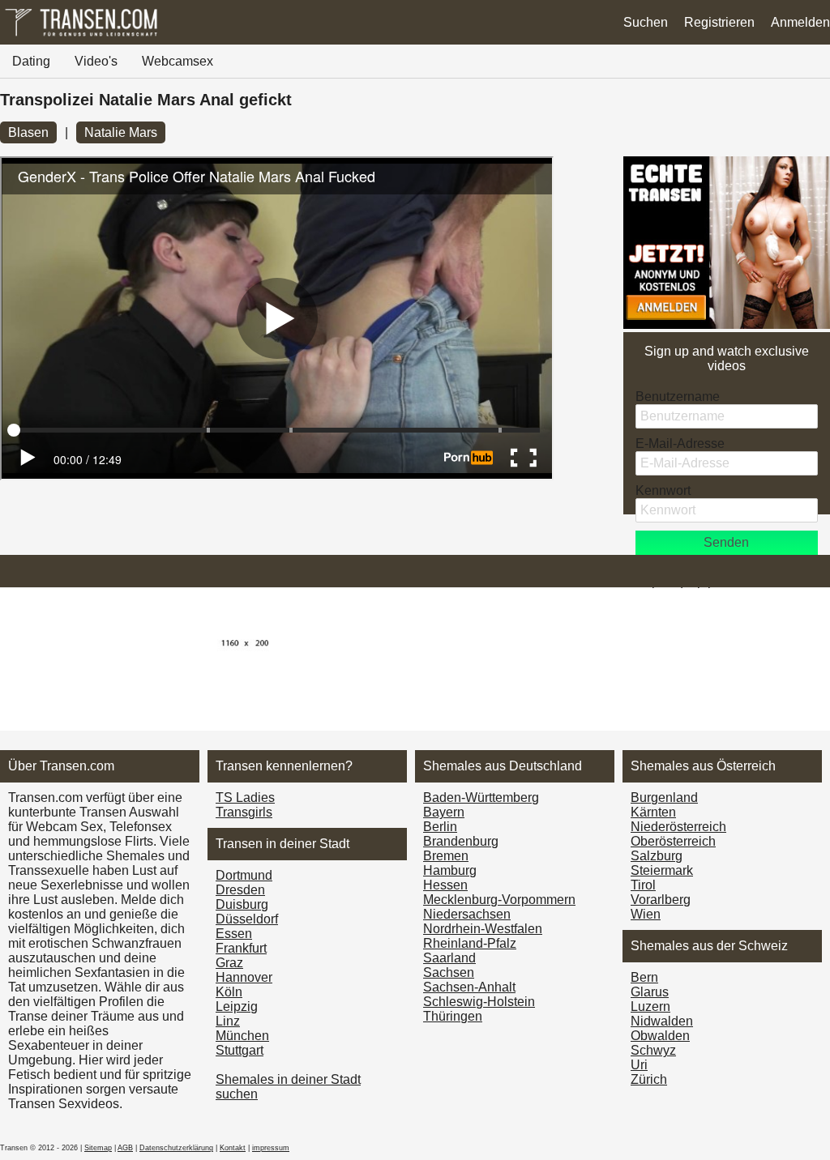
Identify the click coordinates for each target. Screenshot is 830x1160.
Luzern (650, 1006)
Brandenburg (460, 841)
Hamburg (450, 870)
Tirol (643, 885)
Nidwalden (662, 1021)
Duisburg (242, 904)
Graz (229, 963)
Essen (234, 933)
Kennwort (663, 490)
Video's (96, 61)
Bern (644, 977)
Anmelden (800, 22)
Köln (229, 992)
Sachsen (448, 972)
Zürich (649, 1079)
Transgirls (244, 812)
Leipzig (237, 1006)
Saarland (449, 958)
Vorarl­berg (661, 899)
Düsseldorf (247, 919)
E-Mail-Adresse (680, 443)
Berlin (440, 827)
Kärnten (653, 812)
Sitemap (98, 1148)
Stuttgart (239, 1050)
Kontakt (233, 1148)
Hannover (244, 977)
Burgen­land (664, 797)
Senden (726, 542)
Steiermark (662, 870)
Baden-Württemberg (481, 797)
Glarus (650, 992)
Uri (639, 1065)
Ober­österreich (673, 841)
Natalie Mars (120, 132)
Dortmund (244, 875)
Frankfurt (241, 948)
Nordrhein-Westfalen (482, 929)
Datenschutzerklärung (176, 1148)
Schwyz (653, 1050)
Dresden (240, 890)
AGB (125, 1148)
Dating (31, 61)
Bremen (445, 856)
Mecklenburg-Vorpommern (499, 899)
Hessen (445, 885)
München (242, 1036)
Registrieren (719, 22)
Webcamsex (177, 61)
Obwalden (660, 1036)
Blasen (28, 132)
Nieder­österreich (678, 827)
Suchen (645, 22)
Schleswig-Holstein (479, 1002)
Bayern (443, 812)
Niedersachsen (467, 914)
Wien (646, 914)
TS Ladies (245, 797)
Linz (228, 1021)
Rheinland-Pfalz (469, 943)
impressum (270, 1148)
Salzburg (656, 856)
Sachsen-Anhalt (469, 987)
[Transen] (81, 36)
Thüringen (452, 1016)
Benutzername (677, 396)
